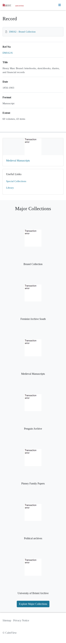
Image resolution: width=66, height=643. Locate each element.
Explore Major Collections (33, 603)
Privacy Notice (21, 620)
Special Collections (16, 181)
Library (10, 187)
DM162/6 (8, 52)
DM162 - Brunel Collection (22, 31)
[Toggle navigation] (59, 5)
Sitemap (7, 620)
